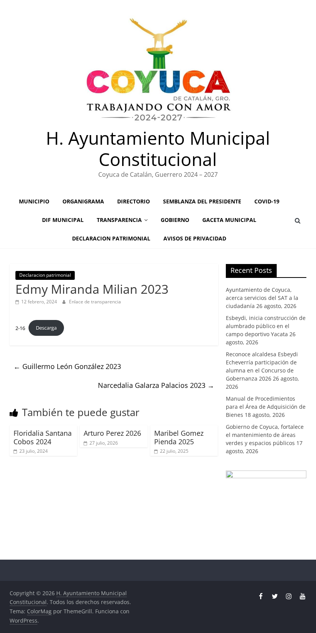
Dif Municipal (63, 219)
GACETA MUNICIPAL (229, 219)
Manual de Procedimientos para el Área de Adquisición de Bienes (266, 406)
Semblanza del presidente (202, 201)
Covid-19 (266, 201)
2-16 (20, 327)
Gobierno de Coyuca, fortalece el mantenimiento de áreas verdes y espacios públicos (265, 435)
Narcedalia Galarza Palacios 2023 (156, 385)
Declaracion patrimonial (111, 238)
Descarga (46, 327)
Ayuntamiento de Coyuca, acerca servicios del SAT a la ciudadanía (262, 298)
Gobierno (175, 219)
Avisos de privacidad (194, 238)
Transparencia (119, 219)
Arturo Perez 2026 (112, 433)
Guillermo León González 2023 (67, 366)
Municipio (34, 201)
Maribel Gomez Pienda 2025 (178, 437)
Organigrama (83, 201)
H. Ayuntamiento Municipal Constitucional (158, 148)
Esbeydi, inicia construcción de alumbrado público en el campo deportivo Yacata (266, 326)
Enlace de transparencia (95, 301)
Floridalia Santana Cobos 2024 (42, 437)
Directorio (133, 201)
